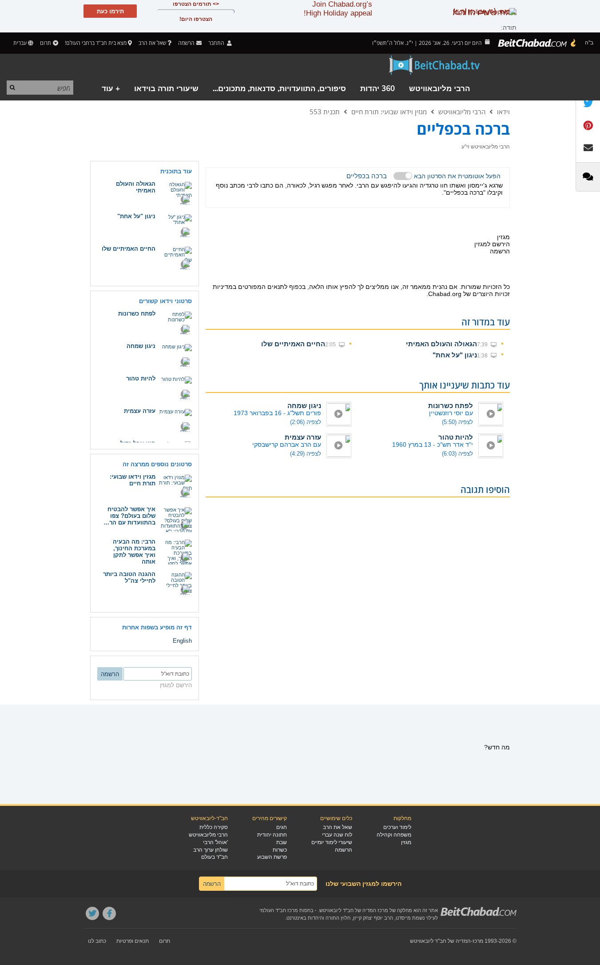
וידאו (503, 111)
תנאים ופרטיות (132, 941)
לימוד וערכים (397, 827)
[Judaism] (537, 43)
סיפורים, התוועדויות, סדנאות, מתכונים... (279, 89)
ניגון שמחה (304, 405)
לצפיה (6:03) (457, 453)
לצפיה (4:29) (305, 453)
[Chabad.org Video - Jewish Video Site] (434, 65)
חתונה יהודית (272, 835)
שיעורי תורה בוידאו (166, 89)
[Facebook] (109, 913)
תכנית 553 (325, 111)
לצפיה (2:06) (305, 422)
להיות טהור (455, 437)
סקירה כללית (213, 827)
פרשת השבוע (272, 857)
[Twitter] (92, 913)
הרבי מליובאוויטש (439, 89)
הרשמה (343, 850)
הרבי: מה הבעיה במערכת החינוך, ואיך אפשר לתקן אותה (134, 551)
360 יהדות (377, 89)
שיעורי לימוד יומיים (331, 842)
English (182, 640)
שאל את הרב (152, 43)
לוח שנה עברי (337, 835)
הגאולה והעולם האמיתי (441, 344)
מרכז (478, 941)
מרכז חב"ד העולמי (278, 910)
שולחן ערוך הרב (210, 850)
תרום (45, 43)
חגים (281, 827)
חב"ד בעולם (214, 857)
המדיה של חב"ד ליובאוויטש (440, 941)
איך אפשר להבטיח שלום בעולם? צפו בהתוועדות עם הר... (129, 516)
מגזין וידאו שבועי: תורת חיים (389, 111)
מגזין (406, 842)
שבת (281, 842)
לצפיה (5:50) (457, 422)
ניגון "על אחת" (455, 355)
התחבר (217, 43)
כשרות (280, 850)
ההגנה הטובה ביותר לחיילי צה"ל (129, 577)
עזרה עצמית (303, 437)
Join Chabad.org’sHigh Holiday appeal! (338, 8)
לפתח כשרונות (450, 405)
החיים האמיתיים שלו (293, 344)
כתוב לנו (97, 941)
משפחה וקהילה (394, 835)
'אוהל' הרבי (215, 842)
